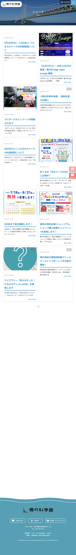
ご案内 (16, 483)
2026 (17, 387)
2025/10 (17, 437)
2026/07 (17, 397)
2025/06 (17, 455)
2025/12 (17, 428)
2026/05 (17, 406)
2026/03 (17, 415)
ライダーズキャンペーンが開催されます (28, 368)
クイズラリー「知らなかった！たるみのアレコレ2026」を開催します (19, 284)
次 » (39, 306)
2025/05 (17, 459)
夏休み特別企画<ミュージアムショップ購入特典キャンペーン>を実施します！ (55, 227)
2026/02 (17, 419)
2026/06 (17, 402)
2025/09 (17, 442)
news (33, 89)
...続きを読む (32, 62)
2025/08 (17, 446)
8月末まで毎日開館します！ (18, 224)
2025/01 (17, 473)
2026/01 (17, 424)
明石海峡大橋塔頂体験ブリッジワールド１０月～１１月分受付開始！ (55, 261)
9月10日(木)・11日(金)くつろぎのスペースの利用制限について (19, 46)
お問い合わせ (19, 521)
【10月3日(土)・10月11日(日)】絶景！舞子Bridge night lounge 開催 (55, 69)
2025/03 (17, 468)
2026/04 (17, 410)
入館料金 (36, 521)
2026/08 (17, 393)
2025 (29, 387)
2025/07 (17, 450)
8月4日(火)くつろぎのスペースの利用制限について (32, 381)
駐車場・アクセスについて (57, 521)
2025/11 (17, 433)
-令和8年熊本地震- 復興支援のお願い (28, 375)
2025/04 (17, 464)
